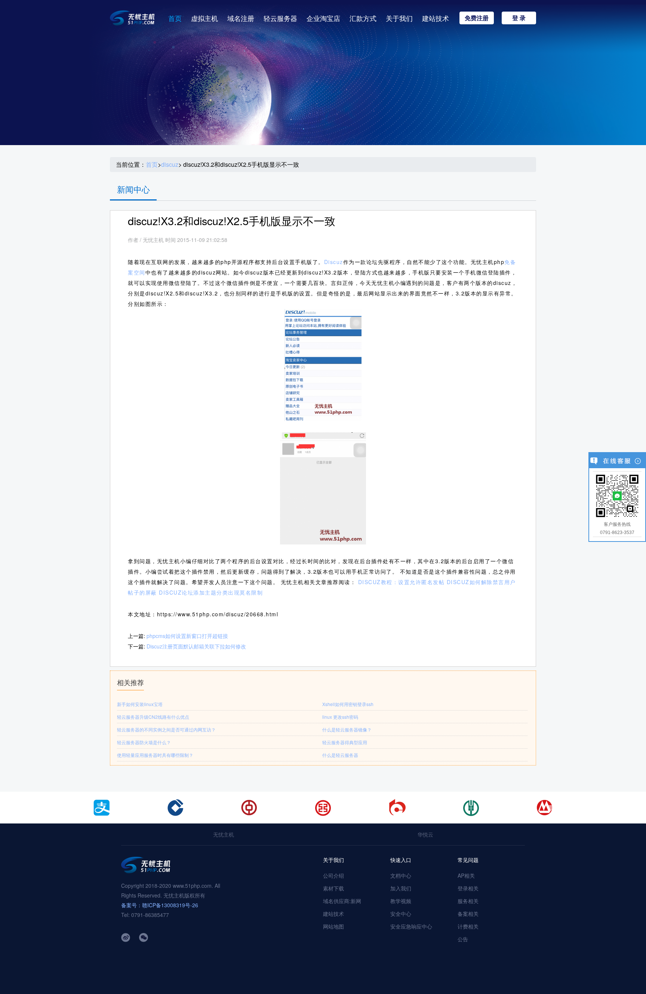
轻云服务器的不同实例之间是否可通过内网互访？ (166, 729)
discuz (169, 165)
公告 (463, 939)
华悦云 (425, 834)
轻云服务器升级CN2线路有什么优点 (153, 717)
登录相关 (468, 888)
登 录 (519, 17)
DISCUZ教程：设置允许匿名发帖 (401, 582)
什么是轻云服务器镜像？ (347, 729)
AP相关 (466, 875)
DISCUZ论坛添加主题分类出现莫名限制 (211, 592)
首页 (175, 18)
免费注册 (477, 17)
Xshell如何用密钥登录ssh (347, 704)
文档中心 (400, 875)
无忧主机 (223, 834)
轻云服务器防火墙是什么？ (144, 742)
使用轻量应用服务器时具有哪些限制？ (155, 755)
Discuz (333, 262)
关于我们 (399, 18)
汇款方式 (363, 18)
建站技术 (435, 18)
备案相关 (468, 913)
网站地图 (333, 926)
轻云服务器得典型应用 (344, 742)
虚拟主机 (204, 18)
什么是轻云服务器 (340, 755)
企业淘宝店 (323, 18)
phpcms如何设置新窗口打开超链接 (187, 635)
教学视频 (400, 901)
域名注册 (240, 18)
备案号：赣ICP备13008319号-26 (159, 905)
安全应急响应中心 (411, 926)
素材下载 (333, 888)
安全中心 (400, 913)
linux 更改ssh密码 (340, 717)
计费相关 (468, 926)
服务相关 (468, 901)
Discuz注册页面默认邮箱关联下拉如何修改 (196, 646)
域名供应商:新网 (342, 901)
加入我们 (400, 888)
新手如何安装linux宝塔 (140, 704)
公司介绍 (333, 875)
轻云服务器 (280, 18)
